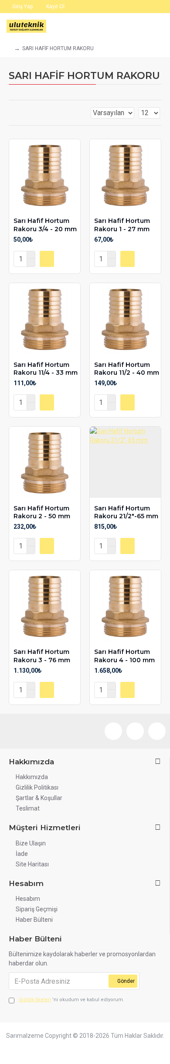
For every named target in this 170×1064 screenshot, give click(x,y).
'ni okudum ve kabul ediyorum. (71, 999)
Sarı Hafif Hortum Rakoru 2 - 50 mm (42, 512)
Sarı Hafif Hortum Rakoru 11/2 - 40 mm (126, 368)
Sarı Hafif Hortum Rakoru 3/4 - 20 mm (45, 225)
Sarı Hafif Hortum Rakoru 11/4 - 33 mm (46, 368)
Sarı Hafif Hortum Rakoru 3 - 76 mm (42, 656)
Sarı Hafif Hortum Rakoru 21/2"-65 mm (126, 512)
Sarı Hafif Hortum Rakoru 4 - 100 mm (124, 656)
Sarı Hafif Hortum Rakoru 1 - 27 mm (122, 225)
